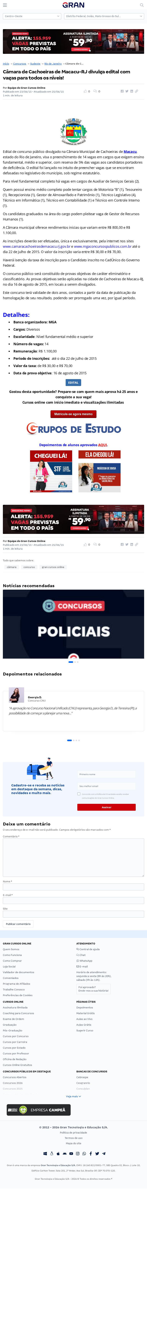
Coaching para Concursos (18, 1013)
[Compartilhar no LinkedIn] (131, 91)
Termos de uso (73, 1138)
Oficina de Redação (14, 1059)
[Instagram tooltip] (78, 1154)
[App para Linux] (52, 1154)
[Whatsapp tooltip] (84, 1154)
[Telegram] (104, 1154)
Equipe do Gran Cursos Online (26, 87)
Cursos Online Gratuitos (17, 1065)
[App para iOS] (58, 1154)
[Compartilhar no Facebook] (121, 91)
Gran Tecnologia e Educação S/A (58, 1165)
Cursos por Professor (16, 1053)
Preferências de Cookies (18, 995)
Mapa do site (73, 1143)
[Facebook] (91, 1154)
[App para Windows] (45, 1154)
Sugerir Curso (84, 1030)
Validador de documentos (18, 972)
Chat (82, 955)
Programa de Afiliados (16, 983)
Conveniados (11, 978)
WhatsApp (85, 960)
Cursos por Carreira (15, 1042)
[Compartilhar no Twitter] (126, 91)
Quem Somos (11, 949)
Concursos (19, 63)
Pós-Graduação (12, 1030)
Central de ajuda (89, 949)
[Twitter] (97, 1154)
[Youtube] (71, 1154)
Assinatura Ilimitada (15, 1007)
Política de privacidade (73, 1132)
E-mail (8, 895)
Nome (7, 881)
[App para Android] (65, 1154)
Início (6, 63)
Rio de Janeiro (53, 63)
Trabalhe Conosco (14, 989)
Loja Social (9, 966)
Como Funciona (12, 955)
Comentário (11, 836)
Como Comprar (12, 960)
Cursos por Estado (14, 1047)
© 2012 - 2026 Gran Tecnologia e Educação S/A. (73, 1127)
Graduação (9, 1024)
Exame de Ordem (13, 1019)
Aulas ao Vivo (84, 1019)
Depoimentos (84, 1007)
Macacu (130, 151)
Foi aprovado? (93, 989)
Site (5, 908)
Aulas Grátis (83, 1024)
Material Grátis (85, 1013)
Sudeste (35, 63)
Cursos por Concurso (16, 1036)
